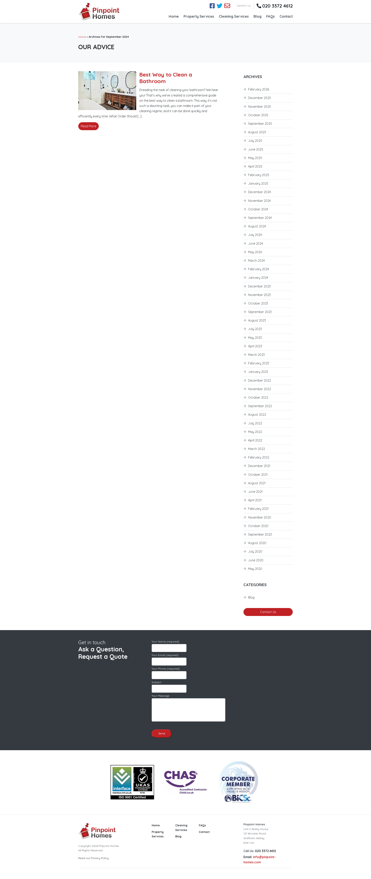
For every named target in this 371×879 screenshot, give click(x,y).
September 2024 (260, 218)
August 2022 (257, 414)
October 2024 (258, 209)
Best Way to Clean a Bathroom (165, 77)
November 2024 (259, 201)
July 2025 (255, 141)
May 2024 (255, 252)
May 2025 (255, 158)
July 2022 (255, 423)
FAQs (270, 16)
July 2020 (255, 551)
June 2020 (255, 560)
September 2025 (260, 124)
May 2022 (255, 432)
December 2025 (259, 98)
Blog (257, 16)
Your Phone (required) (166, 668)
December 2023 (259, 286)
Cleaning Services (234, 16)
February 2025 (258, 175)
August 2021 (256, 483)
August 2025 (257, 132)
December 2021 (259, 466)
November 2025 (259, 106)
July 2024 (255, 235)
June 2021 (255, 492)
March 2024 (256, 260)
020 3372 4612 (277, 5)
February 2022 (258, 457)
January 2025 (258, 183)
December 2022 (259, 380)
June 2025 (255, 149)
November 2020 (259, 517)
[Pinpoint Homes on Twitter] (219, 6)
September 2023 (260, 312)
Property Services (199, 16)
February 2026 (258, 89)
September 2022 (260, 406)
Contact (286, 16)
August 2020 (257, 543)
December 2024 (259, 192)
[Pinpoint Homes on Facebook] (212, 6)
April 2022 (255, 440)
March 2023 (256, 355)
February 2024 (258, 269)
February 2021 (258, 509)
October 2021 (258, 474)
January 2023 (258, 372)
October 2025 (258, 115)
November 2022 (259, 389)
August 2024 (257, 226)
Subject (156, 682)
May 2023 (255, 338)
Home (174, 16)
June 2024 (255, 243)
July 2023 (255, 329)
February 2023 (258, 363)
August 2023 (257, 320)
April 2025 (255, 166)
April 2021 (255, 500)
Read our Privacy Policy (93, 858)
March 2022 (256, 449)
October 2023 (258, 303)
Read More (88, 126)
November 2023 (259, 295)
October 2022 (258, 397)
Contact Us (268, 612)
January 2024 (258, 278)
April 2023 (255, 346)
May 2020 (255, 569)
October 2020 (258, 526)
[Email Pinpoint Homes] (227, 6)
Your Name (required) (165, 641)
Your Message (160, 696)
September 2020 (260, 534)
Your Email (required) (165, 655)
